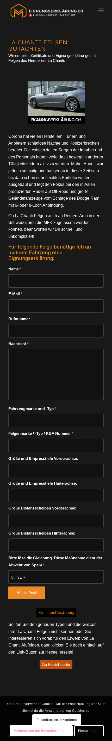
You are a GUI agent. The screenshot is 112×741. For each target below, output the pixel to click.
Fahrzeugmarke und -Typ (32, 409)
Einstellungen (89, 731)
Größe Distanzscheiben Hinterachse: (41, 533)
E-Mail (15, 294)
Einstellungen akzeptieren (56, 720)
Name (14, 269)
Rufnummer (19, 319)
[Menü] (101, 10)
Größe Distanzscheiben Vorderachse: (42, 508)
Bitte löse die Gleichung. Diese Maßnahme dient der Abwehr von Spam (55, 561)
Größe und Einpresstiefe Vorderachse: (43, 459)
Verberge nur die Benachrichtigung (41, 731)
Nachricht (18, 344)
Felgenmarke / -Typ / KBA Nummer (40, 433)
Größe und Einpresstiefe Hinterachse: (42, 483)
